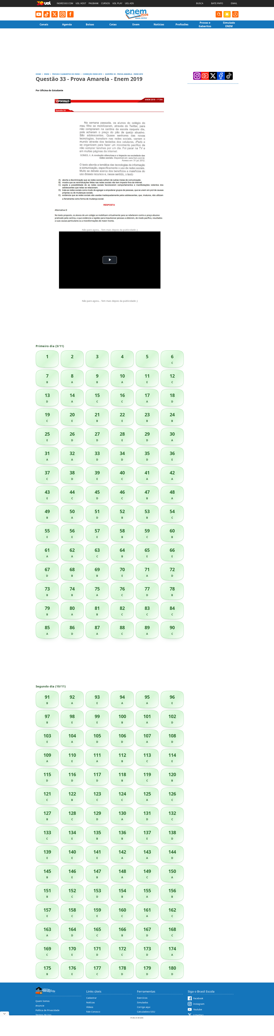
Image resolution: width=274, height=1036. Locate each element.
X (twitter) (198, 1014)
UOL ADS (129, 3)
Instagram (198, 1003)
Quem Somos (43, 1001)
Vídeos (89, 1007)
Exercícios (142, 997)
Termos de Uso (43, 1014)
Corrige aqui (143, 1007)
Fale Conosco (93, 1011)
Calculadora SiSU (146, 1011)
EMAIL (234, 3)
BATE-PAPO (217, 3)
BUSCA (199, 3)
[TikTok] (46, 14)
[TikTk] (229, 76)
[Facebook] (221, 76)
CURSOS (105, 3)
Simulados (142, 1002)
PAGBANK (94, 3)
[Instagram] (62, 14)
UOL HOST (81, 3)
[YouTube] (205, 76)
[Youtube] (39, 14)
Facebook (198, 998)
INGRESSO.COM (65, 3)
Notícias (90, 1002)
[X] (54, 14)
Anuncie (40, 1005)
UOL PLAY (117, 3)
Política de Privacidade (47, 1010)
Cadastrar (91, 997)
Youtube (197, 1009)
